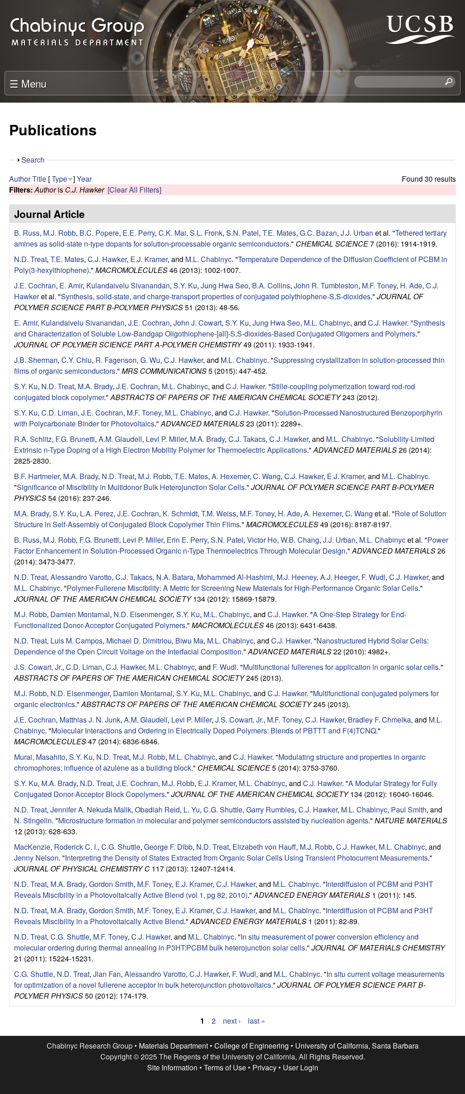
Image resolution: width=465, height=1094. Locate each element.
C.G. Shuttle (222, 809)
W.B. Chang (300, 540)
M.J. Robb (59, 233)
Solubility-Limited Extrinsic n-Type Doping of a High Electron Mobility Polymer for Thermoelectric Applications (224, 444)
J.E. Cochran (35, 285)
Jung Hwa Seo (224, 285)
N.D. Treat (30, 259)
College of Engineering (251, 1045)
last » (256, 1020)
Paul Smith (408, 809)
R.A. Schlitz (33, 439)
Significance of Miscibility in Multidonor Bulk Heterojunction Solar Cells (131, 487)
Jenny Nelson (36, 857)
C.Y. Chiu (76, 360)
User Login (300, 1067)
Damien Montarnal (80, 614)
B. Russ (27, 233)
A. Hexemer (230, 476)
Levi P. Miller (166, 439)
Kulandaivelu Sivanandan (128, 285)
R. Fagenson (116, 360)
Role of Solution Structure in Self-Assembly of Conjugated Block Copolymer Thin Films (230, 519)
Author (19, 178)
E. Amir (71, 285)
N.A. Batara (174, 577)
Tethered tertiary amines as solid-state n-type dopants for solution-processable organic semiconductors (230, 238)
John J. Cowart (197, 322)
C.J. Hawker (107, 259)
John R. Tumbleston (326, 285)
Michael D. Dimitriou (139, 640)
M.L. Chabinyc (208, 259)
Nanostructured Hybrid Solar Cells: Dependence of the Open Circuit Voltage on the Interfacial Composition (221, 646)
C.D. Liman (59, 412)
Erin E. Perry (187, 540)
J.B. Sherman (36, 360)
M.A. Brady (95, 386)
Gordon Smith (111, 884)
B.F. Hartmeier (36, 476)
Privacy (264, 1067)
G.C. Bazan (318, 233)
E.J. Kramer (149, 259)
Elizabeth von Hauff (264, 847)
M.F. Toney (379, 285)
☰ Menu (28, 83)
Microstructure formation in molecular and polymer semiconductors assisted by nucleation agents (213, 820)
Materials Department (173, 1045)
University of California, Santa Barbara (357, 1045)
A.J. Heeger (339, 577)
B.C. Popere (99, 233)
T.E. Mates (279, 233)
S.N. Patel (242, 233)
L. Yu (191, 809)
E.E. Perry (139, 233)
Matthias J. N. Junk (89, 719)
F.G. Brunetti (75, 439)
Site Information (172, 1067)
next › (232, 1020)
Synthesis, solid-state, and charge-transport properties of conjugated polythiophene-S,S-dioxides (216, 296)
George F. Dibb (168, 847)
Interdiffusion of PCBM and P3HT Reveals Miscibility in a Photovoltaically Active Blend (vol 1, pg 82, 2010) (223, 889)
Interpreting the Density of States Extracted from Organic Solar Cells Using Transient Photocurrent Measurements (246, 857)
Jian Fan (107, 974)
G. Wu (150, 360)
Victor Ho (262, 540)
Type (59, 178)
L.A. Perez (97, 513)
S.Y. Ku (185, 285)
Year (84, 178)
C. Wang (267, 476)
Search (33, 159)
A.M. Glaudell (120, 439)
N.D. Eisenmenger (143, 614)
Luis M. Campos (76, 640)
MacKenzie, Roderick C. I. (56, 847)
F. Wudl (373, 577)
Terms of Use (225, 1067)
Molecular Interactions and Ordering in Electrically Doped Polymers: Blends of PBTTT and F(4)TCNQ (213, 730)
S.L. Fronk (206, 233)
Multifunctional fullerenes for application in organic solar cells (341, 667)
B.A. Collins (271, 285)
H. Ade (411, 285)
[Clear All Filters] (134, 189)
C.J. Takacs (247, 439)
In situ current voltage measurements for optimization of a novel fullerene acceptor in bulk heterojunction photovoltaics (229, 979)
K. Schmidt (180, 513)
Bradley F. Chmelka (379, 719)
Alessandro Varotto (81, 577)
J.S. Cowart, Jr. (38, 667)
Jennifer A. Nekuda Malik (90, 809)
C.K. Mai (172, 233)
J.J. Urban (357, 233)
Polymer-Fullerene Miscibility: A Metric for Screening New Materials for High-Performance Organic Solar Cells (242, 588)
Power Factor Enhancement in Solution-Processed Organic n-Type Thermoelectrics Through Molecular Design (231, 545)
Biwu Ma (189, 640)
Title (39, 178)
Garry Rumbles (270, 809)
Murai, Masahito (39, 757)
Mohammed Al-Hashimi (235, 577)
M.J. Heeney (297, 577)
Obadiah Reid (157, 809)
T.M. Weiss (218, 513)
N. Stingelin (33, 820)
